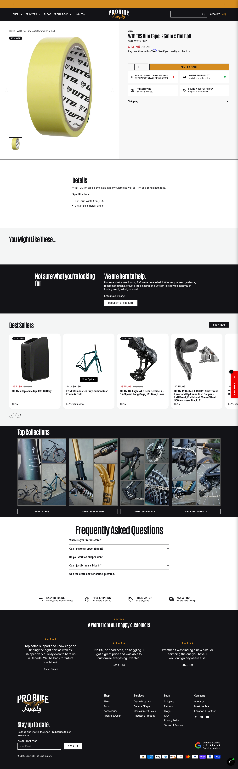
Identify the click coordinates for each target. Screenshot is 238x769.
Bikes (107, 701)
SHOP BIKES (41, 511)
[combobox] (188, 14)
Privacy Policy (171, 720)
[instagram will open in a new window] (196, 717)
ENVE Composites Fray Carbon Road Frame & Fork (87, 393)
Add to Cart (189, 66)
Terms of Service (173, 725)
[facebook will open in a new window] (201, 717)
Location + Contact (205, 711)
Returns (168, 706)
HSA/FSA (80, 14)
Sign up (73, 746)
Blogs (47, 14)
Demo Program (142, 701)
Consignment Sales (145, 711)
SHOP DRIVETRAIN (196, 511)
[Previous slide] (6, 89)
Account (215, 14)
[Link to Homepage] (119, 14)
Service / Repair (143, 706)
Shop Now (219, 324)
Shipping (169, 701)
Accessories (111, 711)
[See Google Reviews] (208, 745)
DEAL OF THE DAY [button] (234, 384)
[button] (15, 143)
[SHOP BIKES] (41, 472)
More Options (89, 379)
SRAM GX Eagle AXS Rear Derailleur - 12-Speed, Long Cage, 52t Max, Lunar (142, 393)
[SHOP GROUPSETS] (144, 472)
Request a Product (144, 715)
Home (12, 31)
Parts (107, 706)
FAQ (166, 715)
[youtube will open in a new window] (207, 717)
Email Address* (27, 741)
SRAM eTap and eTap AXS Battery (32, 391)
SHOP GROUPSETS (144, 511)
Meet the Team (202, 706)
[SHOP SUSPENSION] (93, 472)
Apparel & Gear (112, 715)
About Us (199, 701)
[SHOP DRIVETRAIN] (196, 472)
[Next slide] (112, 89)
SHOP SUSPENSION (93, 511)
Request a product (120, 302)
